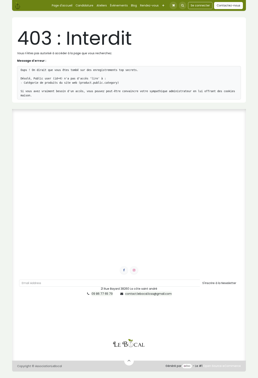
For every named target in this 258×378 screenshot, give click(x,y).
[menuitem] (62, 5)
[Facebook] (124, 270)
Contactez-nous (228, 5)
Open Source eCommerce (222, 366)
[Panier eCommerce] (173, 5)
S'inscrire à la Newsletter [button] (219, 283)
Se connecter (200, 5)
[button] (182, 5)
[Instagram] (134, 270)
